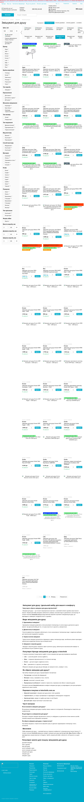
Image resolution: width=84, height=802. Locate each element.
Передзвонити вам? (61, 768)
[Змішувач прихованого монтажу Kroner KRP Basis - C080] (73, 369)
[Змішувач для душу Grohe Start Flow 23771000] (31, 445)
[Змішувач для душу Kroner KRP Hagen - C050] (31, 407)
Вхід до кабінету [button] (47, 766)
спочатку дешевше (60, 22)
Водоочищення (33, 770)
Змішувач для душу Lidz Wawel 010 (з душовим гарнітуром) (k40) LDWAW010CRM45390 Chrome (52, 232)
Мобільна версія (7, 772)
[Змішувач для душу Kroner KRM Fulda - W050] (31, 522)
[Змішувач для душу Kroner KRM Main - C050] (73, 254)
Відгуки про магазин (48, 784)
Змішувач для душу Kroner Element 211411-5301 (71, 501)
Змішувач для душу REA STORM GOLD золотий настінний (29, 272)
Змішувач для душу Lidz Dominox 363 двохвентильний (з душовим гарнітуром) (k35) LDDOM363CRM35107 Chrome (52, 541)
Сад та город (32, 778)
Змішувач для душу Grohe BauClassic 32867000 (50, 462)
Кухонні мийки (32, 787)
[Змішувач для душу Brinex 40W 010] (73, 172)
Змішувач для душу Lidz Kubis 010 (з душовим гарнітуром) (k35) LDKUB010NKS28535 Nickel (30, 111)
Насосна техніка (33, 776)
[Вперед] (83, 32)
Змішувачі (31, 766)
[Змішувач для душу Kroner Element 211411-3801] (52, 484)
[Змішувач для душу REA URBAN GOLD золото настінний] (73, 213)
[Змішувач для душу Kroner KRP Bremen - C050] (73, 294)
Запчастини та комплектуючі (33, 785)
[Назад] (21, 32)
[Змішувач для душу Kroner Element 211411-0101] (31, 484)
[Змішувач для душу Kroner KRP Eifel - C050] (52, 331)
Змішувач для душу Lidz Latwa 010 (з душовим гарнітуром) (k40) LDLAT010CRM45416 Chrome (30, 191)
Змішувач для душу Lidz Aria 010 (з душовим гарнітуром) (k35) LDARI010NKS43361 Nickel (73, 151)
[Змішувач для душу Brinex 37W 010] (31, 213)
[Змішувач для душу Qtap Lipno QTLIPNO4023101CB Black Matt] (52, 133)
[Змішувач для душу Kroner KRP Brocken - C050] (52, 369)
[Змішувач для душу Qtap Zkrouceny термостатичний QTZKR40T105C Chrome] (31, 133)
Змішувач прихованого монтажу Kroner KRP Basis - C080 (73, 386)
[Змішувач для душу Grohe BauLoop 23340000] (73, 407)
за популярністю (49, 22)
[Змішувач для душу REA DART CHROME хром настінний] (52, 254)
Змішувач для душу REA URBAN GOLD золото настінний (73, 230)
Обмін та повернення (48, 778)
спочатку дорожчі (70, 22)
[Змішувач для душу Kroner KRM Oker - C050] (73, 331)
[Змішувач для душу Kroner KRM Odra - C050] (31, 294)
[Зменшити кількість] (28, 75)
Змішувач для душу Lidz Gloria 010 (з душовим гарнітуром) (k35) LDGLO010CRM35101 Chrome (72, 111)
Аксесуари (32, 772)
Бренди (4, 3)
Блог (44, 780)
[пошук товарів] (35, 14)
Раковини (31, 790)
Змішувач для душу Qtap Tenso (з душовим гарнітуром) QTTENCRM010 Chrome (73, 540)
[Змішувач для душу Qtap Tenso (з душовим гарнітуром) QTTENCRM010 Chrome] (73, 522)
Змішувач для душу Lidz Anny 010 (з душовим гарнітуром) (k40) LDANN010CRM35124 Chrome (51, 111)
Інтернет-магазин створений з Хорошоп (10, 798)
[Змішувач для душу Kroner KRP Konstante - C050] (31, 369)
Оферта (45, 782)
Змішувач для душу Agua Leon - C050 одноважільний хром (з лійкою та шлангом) (31, 70)
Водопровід (32, 768)
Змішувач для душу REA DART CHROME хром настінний (52, 271)
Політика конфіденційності (47, 789)
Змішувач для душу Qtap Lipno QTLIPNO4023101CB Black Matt (52, 150)
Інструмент (32, 782)
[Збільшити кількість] (32, 75)
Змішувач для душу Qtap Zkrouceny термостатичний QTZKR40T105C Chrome (29, 151)
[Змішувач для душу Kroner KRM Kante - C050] (31, 331)
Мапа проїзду (74, 771)
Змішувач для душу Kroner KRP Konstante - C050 (31, 386)
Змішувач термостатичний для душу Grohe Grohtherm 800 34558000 (72, 463)
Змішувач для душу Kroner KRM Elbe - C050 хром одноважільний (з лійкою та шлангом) (73, 70)
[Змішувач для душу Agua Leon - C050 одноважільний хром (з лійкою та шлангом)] (31, 53)
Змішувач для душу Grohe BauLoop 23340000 (71, 424)
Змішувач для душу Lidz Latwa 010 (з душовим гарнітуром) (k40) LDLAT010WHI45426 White (52, 190)
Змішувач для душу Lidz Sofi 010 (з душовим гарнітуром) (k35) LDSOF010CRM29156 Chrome (30, 582)
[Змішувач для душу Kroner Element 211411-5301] (73, 484)
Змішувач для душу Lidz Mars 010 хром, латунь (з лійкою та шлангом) (51, 70)
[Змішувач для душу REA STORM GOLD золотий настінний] (31, 254)
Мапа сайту (46, 786)
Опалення (31, 780)
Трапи (30, 774)
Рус (59, 3)
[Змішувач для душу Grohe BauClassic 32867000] (52, 445)
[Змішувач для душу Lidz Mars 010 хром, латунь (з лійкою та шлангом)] (52, 53)
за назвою (79, 22)
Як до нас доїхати (30, 3)
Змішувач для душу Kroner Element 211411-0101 (29, 501)
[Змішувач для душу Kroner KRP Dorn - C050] (52, 407)
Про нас (9, 3)
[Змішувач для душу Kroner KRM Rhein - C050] (52, 294)
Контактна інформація (19, 3)
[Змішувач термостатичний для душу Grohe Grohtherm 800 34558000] (73, 445)
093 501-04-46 (37, 9)
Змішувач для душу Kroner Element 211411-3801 (50, 501)
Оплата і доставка (41, 3)
